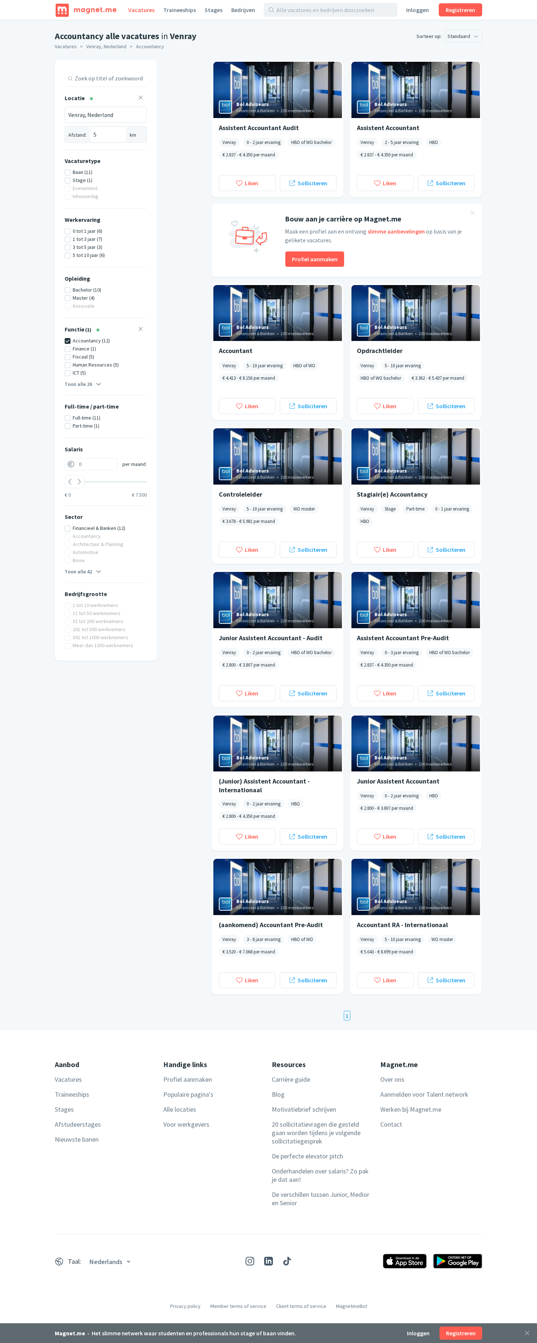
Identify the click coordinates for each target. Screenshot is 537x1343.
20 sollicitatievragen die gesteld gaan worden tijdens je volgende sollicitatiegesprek (316, 1132)
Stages (213, 10)
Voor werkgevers (186, 1124)
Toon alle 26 (78, 384)
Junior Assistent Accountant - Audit (271, 638)
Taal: (74, 1261)
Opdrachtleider (380, 350)
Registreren (460, 10)
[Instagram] (249, 1261)
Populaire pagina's (188, 1094)
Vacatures (141, 10)
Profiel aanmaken (315, 259)
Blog (278, 1094)
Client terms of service (301, 1306)
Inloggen (417, 10)
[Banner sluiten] (472, 214)
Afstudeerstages (78, 1124)
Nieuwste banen (77, 1139)
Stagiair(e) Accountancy (392, 494)
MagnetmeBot (351, 1306)
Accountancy (150, 46)
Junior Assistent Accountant (398, 781)
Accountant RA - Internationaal (402, 925)
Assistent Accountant (388, 128)
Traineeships (179, 10)
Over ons (392, 1079)
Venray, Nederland (106, 46)
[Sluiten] (527, 1333)
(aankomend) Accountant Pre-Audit (271, 925)
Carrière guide (291, 1079)
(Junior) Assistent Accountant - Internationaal (264, 785)
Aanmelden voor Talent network (424, 1094)
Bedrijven (243, 10)
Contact (391, 1124)
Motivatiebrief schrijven (304, 1109)
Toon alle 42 (78, 571)
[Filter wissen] (140, 98)
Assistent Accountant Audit (259, 128)
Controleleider (240, 494)
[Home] (86, 10)
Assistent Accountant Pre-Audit (403, 638)
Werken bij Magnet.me (410, 1109)
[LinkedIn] (268, 1261)
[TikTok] (287, 1261)
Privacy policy (185, 1306)
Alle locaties (179, 1109)
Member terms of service (238, 1306)
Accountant (235, 350)
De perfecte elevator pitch (307, 1156)
